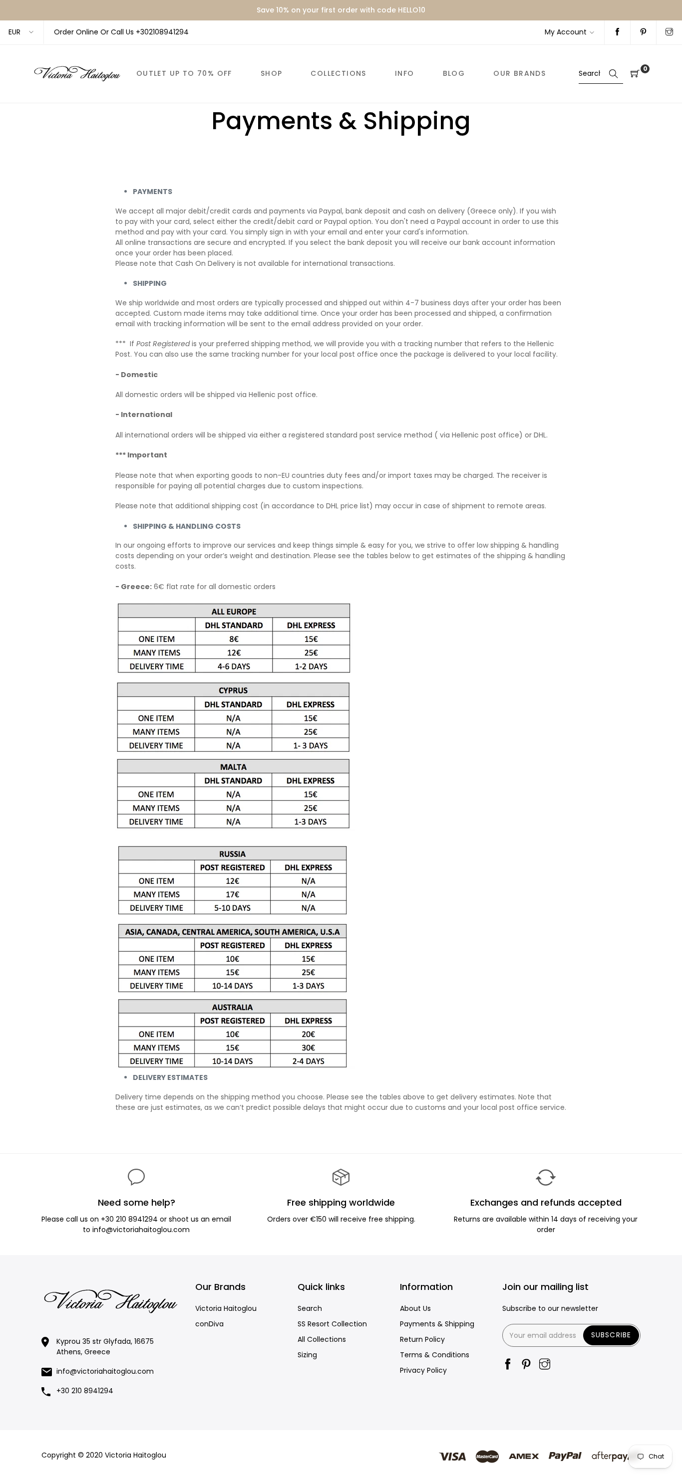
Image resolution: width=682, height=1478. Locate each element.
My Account (566, 32)
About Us (415, 1308)
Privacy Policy (423, 1370)
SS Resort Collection (332, 1324)
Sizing (307, 1355)
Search (310, 1308)
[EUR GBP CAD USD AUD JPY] (21, 32)
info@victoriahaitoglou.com (105, 1371)
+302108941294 (162, 32)
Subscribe (611, 1335)
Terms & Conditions (434, 1355)
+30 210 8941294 (129, 1219)
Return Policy (422, 1339)
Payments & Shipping (437, 1324)
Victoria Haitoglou (226, 1308)
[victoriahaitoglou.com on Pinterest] (643, 32)
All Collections (322, 1339)
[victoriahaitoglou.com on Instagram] (669, 32)
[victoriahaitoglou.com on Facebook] (617, 32)
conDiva (209, 1324)
